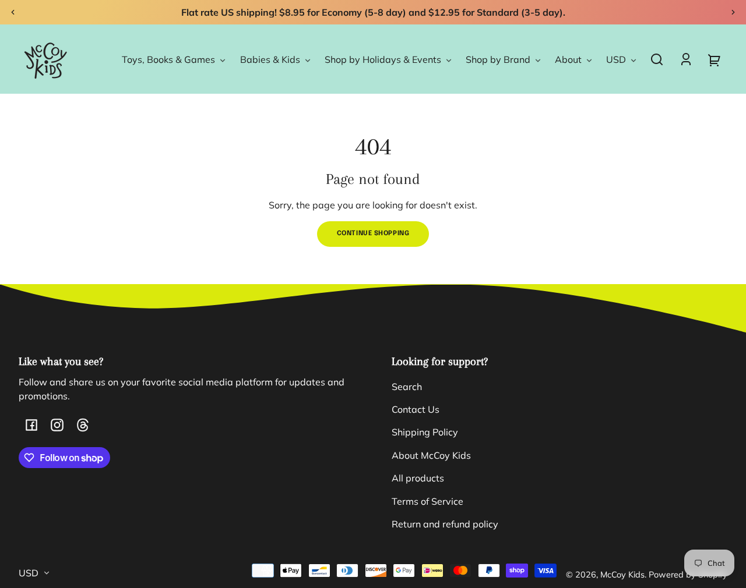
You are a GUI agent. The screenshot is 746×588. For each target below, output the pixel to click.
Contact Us (415, 409)
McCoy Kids (622, 574)
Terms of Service (427, 501)
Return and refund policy (445, 524)
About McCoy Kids (431, 455)
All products (418, 478)
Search (407, 386)
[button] (657, 59)
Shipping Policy (425, 432)
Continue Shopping (373, 233)
